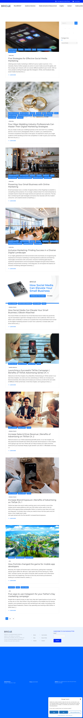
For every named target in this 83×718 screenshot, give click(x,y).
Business (32, 175)
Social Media (12, 51)
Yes (54, 712)
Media (34, 49)
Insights (61, 6)
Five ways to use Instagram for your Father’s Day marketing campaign (31, 595)
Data (44, 113)
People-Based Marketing (44, 49)
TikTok (44, 303)
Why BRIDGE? (17, 6)
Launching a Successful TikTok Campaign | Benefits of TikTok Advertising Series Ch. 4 (29, 371)
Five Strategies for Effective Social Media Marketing (27, 59)
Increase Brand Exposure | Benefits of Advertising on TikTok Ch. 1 (32, 501)
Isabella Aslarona (13, 367)
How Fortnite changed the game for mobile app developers (31, 565)
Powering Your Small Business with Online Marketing (28, 185)
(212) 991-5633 (35, 681)
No (63, 712)
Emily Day (11, 55)
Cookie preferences (61, 715)
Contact (69, 6)
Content (21, 49)
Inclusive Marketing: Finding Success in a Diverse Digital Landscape (32, 251)
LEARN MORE (13, 74)
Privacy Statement (69, 715)
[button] (80, 699)
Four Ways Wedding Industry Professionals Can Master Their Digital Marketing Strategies (31, 125)
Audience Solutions (30, 6)
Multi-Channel (12, 115)
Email (55, 633)
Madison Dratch (12, 307)
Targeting (20, 117)
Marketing (28, 49)
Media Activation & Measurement (48, 6)
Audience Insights (13, 113)
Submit (57, 640)
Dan (10, 561)
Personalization (37, 115)
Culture (39, 113)
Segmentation (48, 115)
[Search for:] (69, 23)
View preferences (75, 712)
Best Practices (13, 49)
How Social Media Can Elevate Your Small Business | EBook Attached (28, 311)
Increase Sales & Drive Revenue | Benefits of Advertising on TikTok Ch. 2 (29, 435)
